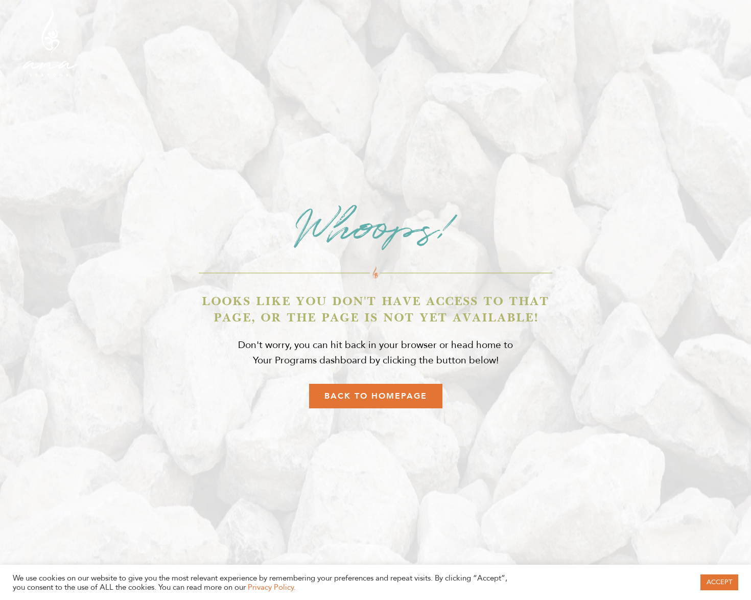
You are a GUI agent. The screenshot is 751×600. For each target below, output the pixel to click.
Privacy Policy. (272, 587)
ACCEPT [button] (719, 582)
